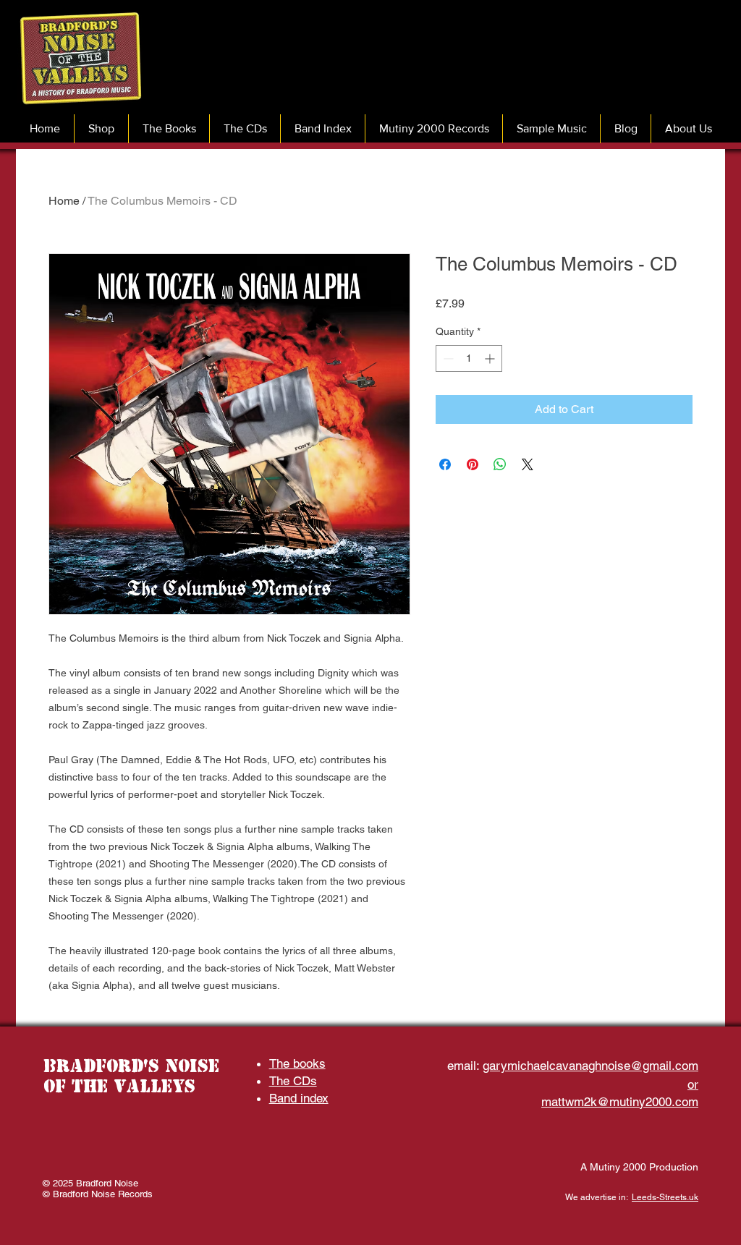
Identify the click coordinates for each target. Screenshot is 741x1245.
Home (64, 201)
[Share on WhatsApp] (500, 464)
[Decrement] (447, 358)
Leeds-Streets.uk (665, 1197)
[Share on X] (527, 464)
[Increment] (491, 358)
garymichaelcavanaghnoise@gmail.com (590, 1065)
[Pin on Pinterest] (472, 464)
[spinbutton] (469, 358)
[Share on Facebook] (445, 464)
